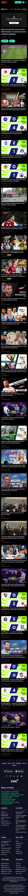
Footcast (3, 588)
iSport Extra (3, 326)
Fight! (2, 302)
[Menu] (26, 2)
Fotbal (9, 37)
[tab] (5, 9)
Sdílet (6, 41)
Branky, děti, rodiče (5, 469)
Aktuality (3, 64)
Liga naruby (4, 112)
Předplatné (18, 2)
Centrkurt (3, 350)
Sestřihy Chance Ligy (6, 88)
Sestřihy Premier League (6, 231)
